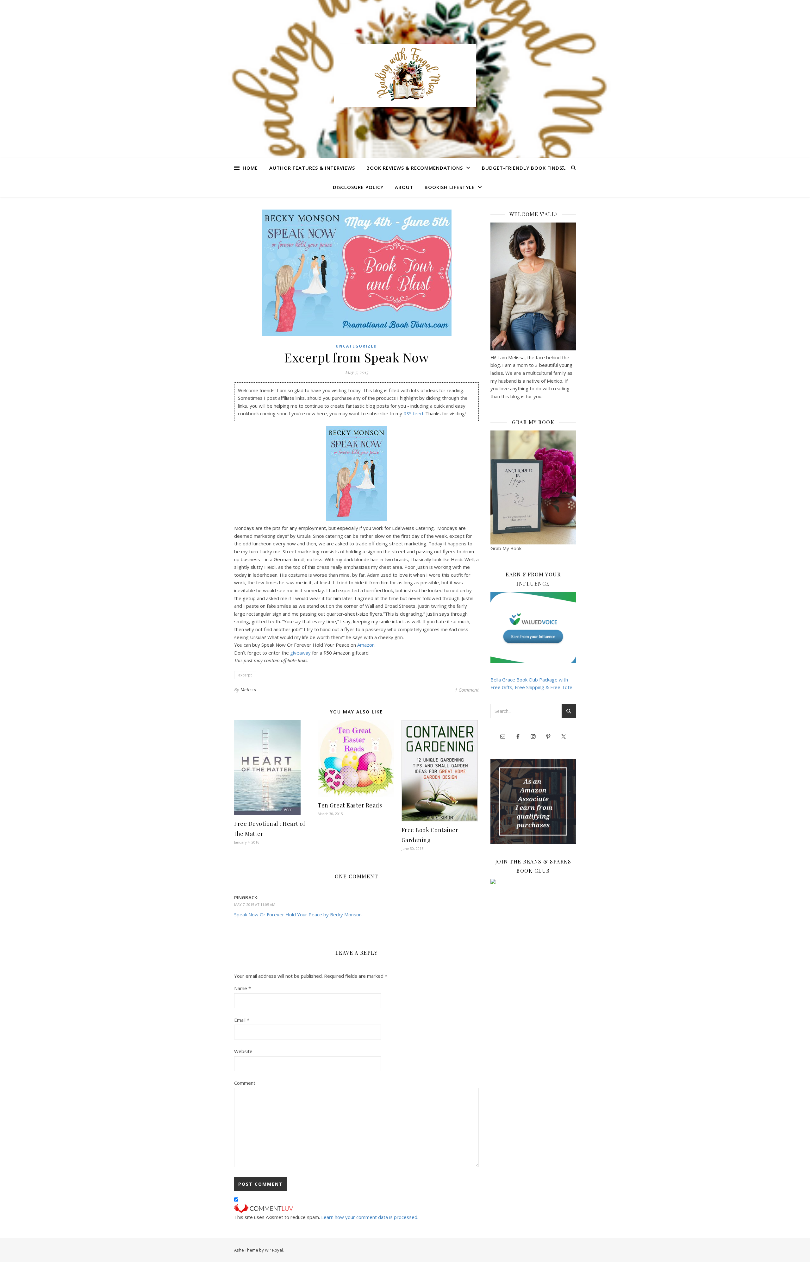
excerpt (245, 675)
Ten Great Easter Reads (350, 805)
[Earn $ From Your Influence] (533, 627)
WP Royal (274, 1250)
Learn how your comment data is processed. (369, 1217)
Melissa (248, 690)
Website (243, 1051)
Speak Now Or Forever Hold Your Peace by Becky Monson (298, 914)
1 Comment (467, 690)
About (404, 187)
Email (241, 1020)
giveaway (300, 653)
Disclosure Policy (358, 187)
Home (250, 168)
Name (242, 988)
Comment (244, 1083)
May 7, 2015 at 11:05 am (254, 904)
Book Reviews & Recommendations (414, 168)
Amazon (366, 645)
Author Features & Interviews (312, 168)
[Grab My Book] (533, 487)
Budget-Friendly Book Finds (522, 168)
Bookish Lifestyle (450, 187)
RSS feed (413, 413)
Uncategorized (356, 346)
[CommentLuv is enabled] (356, 1208)
